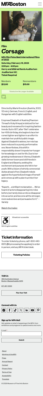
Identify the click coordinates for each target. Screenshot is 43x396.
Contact (5, 365)
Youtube (32, 310)
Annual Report (7, 362)
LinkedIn (26, 310)
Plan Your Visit (21, 293)
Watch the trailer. (9, 208)
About (4, 351)
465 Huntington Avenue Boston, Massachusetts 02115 (12, 280)
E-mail (3, 330)
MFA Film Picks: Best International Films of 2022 (20, 58)
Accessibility (6, 376)
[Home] (13, 4)
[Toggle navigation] (40, 4)
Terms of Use (6, 372)
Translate (5, 379)
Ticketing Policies (21, 255)
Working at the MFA (9, 355)
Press (4, 358)
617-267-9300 (6, 286)
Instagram (3, 310)
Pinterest (38, 310)
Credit (4, 38)
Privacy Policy (7, 369)
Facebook (9, 310)
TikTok (15, 310)
